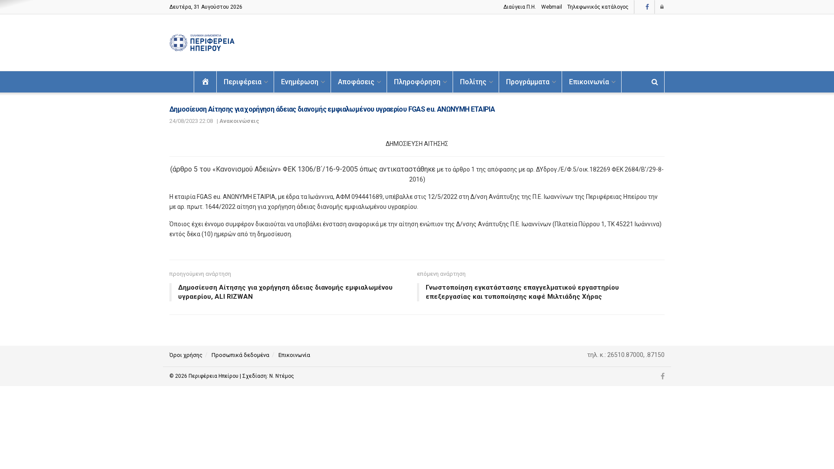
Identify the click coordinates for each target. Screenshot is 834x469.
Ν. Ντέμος (281, 376)
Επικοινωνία (589, 82)
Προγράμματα (527, 82)
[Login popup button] (662, 7)
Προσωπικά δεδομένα (240, 355)
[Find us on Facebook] (647, 7)
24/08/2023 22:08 (191, 121)
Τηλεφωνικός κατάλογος (598, 7)
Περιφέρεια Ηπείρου (214, 376)
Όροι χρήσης (185, 355)
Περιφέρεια (242, 82)
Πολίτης (473, 82)
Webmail (551, 7)
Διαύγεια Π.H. (519, 7)
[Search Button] (655, 81)
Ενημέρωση (299, 82)
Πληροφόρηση (417, 82)
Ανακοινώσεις (239, 121)
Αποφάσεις (356, 82)
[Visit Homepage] (202, 43)
